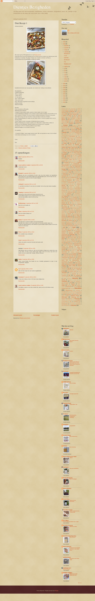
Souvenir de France (67, 256)
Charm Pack (71, 132)
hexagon (64, 169)
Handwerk (79, 162)
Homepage (36, 315)
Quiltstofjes (72, 234)
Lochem (75, 196)
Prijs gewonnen (69, 224)
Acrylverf (78, 108)
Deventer (73, 141)
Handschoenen (73, 162)
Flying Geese (77, 152)
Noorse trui (80, 208)
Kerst (78, 178)
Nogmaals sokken (73, 526)
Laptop (63, 193)
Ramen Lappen (73, 237)
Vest (71, 282)
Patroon (70, 220)
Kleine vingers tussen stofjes (69, 456)
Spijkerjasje (65, 258)
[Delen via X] (34, 146)
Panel (79, 216)
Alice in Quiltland (67, 488)
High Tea (73, 169)
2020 (64, 87)
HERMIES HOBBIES (67, 572)
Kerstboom (69, 180)
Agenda (79, 110)
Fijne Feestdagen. (73, 479)
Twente (68, 276)
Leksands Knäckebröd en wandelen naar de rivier (75, 373)
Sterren (71, 262)
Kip (74, 184)
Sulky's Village (72, 265)
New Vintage (74, 208)
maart (65, 76)
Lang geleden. (72, 425)
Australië (80, 114)
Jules (79, 174)
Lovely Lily (64, 197)
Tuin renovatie (76, 275)
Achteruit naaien (66, 569)
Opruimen (69, 213)
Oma (67, 212)
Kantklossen (73, 177)
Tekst (65, 269)
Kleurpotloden (71, 185)
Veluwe (75, 279)
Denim (64, 141)
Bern (79, 116)
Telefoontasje (70, 269)
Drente (63, 144)
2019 (64, 89)
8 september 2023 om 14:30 (30, 184)
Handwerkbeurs (67, 163)
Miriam (20, 232)
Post (74, 223)
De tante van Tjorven (68, 360)
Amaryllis (63, 111)
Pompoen (79, 221)
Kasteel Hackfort (64, 178)
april (65, 74)
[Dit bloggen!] (32, 146)
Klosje (78, 185)
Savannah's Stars (78, 243)
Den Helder (79, 140)
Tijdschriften (64, 272)
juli (65, 68)
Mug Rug (80, 204)
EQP (81, 147)
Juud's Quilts (66, 350)
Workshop (76, 298)
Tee (62, 269)
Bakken (64, 115)
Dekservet (67, 140)
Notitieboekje (78, 209)
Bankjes (70, 115)
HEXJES (71, 329)
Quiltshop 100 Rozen (74, 233)
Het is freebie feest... (74, 436)
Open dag (78, 212)
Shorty (75, 249)
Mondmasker (64, 204)
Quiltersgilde (64, 230)
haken (80, 161)
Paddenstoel (69, 216)
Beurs (69, 118)
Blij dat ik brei (66, 339)
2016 (64, 96)
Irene (72, 173)
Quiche (69, 227)
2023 (64, 43)
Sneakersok (64, 253)
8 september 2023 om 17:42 (28, 240)
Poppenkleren (69, 223)
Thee (79, 271)
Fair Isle (78, 148)
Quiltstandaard (65, 234)
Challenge (64, 132)
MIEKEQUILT (66, 328)
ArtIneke (65, 445)
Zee (71, 301)
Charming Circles (78, 132)
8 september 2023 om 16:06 (28, 219)
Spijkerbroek (79, 257)
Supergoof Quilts (67, 403)
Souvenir (80, 254)
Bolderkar (63, 122)
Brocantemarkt (64, 126)
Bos (76, 123)
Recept (28, 148)
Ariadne (69, 112)
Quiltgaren (69, 230)
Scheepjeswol (77, 245)
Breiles (74, 125)
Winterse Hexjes (75, 295)
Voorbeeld (78, 285)
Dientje (65, 143)
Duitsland (77, 144)
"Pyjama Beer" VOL (73, 404)
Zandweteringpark (65, 301)
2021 (64, 85)
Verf (79, 279)
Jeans (75, 174)
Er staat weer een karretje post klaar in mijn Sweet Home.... (75, 549)
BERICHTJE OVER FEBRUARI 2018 (73, 574)
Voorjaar (63, 286)
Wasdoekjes (64, 291)
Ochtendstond (72, 211)
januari (65, 81)
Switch (64, 267)
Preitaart (63, 224)
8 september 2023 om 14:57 (30, 192)
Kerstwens (78, 182)
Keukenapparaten (65, 184)
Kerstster (64, 182)
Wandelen (78, 288)
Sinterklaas (67, 250)
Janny (19, 211)
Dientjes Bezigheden (32, 7)
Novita (63, 211)
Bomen (72, 122)
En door (71, 351)
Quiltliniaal (78, 230)
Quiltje (74, 230)
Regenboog (69, 238)
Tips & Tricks (79, 272)
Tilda (70, 272)
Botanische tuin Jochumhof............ (73, 501)
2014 (64, 100)
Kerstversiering (71, 182)
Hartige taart (77, 166)
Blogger (56, 590)
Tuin (65, 61)
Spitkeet (78, 258)
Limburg (71, 196)
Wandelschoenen (69, 290)
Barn (75, 115)
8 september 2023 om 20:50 (26, 268)
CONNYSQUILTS (67, 382)
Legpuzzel (68, 194)
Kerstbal (63, 180)
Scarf (65, 245)
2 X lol (65, 55)
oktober (66, 49)
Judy (19, 156)
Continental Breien (74, 135)
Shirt (72, 249)
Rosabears (65, 414)
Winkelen (63, 295)
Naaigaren (78, 205)
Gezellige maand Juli (74, 393)
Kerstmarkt (74, 181)
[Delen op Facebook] (35, 146)
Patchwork (64, 220)
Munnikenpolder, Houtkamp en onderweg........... (73, 416)
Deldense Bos (73, 140)
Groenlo (78, 159)
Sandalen (80, 242)
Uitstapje (64, 278)
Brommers (80, 126)
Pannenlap (70, 217)
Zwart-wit (63, 305)
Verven (63, 282)
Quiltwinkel (74, 235)
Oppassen (63, 213)
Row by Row (75, 241)
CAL (69, 129)
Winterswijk (73, 297)
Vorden (78, 286)
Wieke (79, 294)
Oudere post (55, 315)
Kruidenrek (69, 190)
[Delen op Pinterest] (37, 146)
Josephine (20, 192)
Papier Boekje (69, 219)
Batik (79, 115)
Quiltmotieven (70, 231)
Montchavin (70, 204)
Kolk (66, 189)
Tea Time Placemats (76, 268)
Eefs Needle (66, 467)
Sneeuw (69, 253)
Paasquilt (63, 216)
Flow (71, 152)
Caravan (73, 129)
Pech (79, 220)
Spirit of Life (71, 258)
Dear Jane (64, 139)
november (66, 47)
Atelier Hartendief (73, 114)
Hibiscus (69, 169)
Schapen (70, 245)
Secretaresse (64, 247)
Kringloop (64, 190)
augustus (66, 66)
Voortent (74, 286)
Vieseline (79, 282)
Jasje (71, 174)
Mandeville (77, 200)
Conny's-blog (66, 499)
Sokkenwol (66, 254)
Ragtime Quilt (65, 237)
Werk (64, 294)
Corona (80, 135)
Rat (79, 237)
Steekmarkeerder (64, 261)
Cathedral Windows (75, 131)
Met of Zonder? (73, 537)
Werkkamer (69, 294)
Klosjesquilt (64, 186)
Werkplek (75, 294)
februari (66, 78)
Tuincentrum (64, 276)
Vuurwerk (71, 288)
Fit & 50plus (66, 520)
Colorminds (63, 135)
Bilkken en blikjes (76, 118)
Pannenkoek (64, 217)
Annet (19, 240)
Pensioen (63, 221)
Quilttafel (78, 234)
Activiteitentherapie (65, 110)
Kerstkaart (77, 180)
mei (65, 72)
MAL (67, 200)
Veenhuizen (70, 279)
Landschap (78, 192)
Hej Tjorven (65, 371)
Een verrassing (73, 447)
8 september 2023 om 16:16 (28, 232)
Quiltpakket (77, 231)
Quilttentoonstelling (66, 235)
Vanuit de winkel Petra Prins (69, 536)
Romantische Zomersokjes (66, 241)
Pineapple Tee (68, 221)
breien (65, 125)
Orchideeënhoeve (77, 213)
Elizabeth (20, 173)
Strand (79, 264)
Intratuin (64, 173)
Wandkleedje (77, 290)
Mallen (71, 200)
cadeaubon (64, 129)
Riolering (73, 239)
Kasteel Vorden (72, 178)
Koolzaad (71, 189)
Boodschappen (78, 122)
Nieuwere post (17, 315)
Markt (69, 201)
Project (80, 224)
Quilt (74, 227)
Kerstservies (79, 181)
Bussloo (68, 128)
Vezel (75, 282)
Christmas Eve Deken (67, 133)
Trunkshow (64, 275)
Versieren (71, 281)
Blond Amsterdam (65, 120)
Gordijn (75, 158)
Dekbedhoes (78, 139)
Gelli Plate (66, 57)
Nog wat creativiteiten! (74, 468)
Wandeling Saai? (67, 63)
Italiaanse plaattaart (22, 148)
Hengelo (68, 167)
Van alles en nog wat (68, 525)
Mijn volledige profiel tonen (73, 33)
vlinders (63, 285)
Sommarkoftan (73, 254)
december (66, 45)
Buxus (72, 128)
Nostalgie (71, 209)
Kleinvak (63, 185)
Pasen (78, 219)
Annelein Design (67, 435)
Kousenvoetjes (77, 189)
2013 (64, 102)
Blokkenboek (78, 119)
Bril (79, 125)
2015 (64, 98)
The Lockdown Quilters (72, 271)
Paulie (75, 220)
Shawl (69, 249)
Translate (72, 24)
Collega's (78, 133)
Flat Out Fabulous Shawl (76, 151)
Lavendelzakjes (77, 193)
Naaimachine (64, 207)
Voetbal (68, 285)
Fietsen (68, 151)
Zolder (68, 302)
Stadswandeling (75, 260)
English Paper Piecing (72, 147)
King (70, 184)
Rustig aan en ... (67, 53)
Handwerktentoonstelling (77, 165)
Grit (62, 159)
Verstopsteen (78, 281)
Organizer (64, 215)
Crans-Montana (72, 136)
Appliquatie (78, 111)
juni (65, 70)
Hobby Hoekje (79, 169)
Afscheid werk (73, 110)
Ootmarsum (72, 212)
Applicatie (72, 111)
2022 (64, 83)
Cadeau (77, 128)
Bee (67, 116)
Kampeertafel (67, 177)
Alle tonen (80, 582)
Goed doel (71, 158)
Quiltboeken (72, 229)
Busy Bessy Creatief (67, 509)
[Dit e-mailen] (31, 146)
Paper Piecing (77, 217)
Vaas (69, 278)
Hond (79, 170)
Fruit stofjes (75, 155)
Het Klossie (78, 167)
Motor (76, 204)
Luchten (69, 197)
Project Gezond (37, 54)
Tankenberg (64, 268)
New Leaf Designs (66, 208)
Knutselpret (21, 277)
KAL (62, 177)
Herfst (72, 167)
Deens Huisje (70, 139)
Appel (67, 111)
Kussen (78, 190)
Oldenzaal (78, 211)
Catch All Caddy (67, 131)
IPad (68, 173)
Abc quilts (65, 392)
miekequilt (20, 184)
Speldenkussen (72, 257)
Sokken (80, 253)
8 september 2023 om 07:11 (27, 156)
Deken (63, 140)
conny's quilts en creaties (24, 165)
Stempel (78, 261)
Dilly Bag (72, 143)
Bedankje (63, 116)
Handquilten (66, 162)
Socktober (74, 253)
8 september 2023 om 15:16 (28, 211)
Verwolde (67, 282)
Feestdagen (64, 151)
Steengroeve (72, 261)
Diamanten (79, 141)
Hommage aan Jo (72, 170)
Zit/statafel (63, 302)
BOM (68, 122)
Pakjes (75, 216)
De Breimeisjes (21, 203)
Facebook (73, 148)
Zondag (72, 302)
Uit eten (80, 276)
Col (73, 133)
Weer (68, 291)
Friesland (69, 155)
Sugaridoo (64, 265)
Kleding (78, 184)
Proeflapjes (76, 224)
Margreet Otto (64, 201)
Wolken (72, 298)
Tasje (68, 268)
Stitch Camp (77, 262)
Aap (68, 108)
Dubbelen (70, 144)
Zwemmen (67, 305)
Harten (71, 166)
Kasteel (79, 177)
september (66, 51)
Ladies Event (64, 192)
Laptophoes (69, 193)
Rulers (67, 242)
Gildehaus (79, 156)
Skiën (78, 250)
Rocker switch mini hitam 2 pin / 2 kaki (70, 521)
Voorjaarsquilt (68, 286)
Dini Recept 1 (67, 59)
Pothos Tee (79, 223)
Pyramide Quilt (73, 225)
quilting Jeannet (67, 557)
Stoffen (63, 264)
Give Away (65, 158)
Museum (65, 205)
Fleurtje (65, 152)
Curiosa (79, 136)
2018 (64, 91)
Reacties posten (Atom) (25, 318)
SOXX (74, 256)
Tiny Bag (74, 272)
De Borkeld (78, 137)
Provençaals (65, 225)
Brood (64, 128)
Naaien (71, 205)
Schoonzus (71, 246)
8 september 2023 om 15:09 (32, 203)
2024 (64, 41)
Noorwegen (65, 209)
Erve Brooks (66, 148)
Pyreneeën (80, 225)
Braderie (80, 123)
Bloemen (63, 119)
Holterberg (65, 170)
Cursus (63, 137)
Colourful (68, 135)
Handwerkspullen (65, 165)
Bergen (74, 116)
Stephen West (64, 262)
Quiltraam (64, 233)
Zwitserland (73, 305)
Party (74, 219)
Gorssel (79, 158)
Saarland (75, 242)
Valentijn (63, 279)
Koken (63, 189)
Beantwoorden (21, 160)
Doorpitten (78, 143)
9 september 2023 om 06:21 (30, 277)
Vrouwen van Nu (65, 288)
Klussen (71, 186)
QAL (64, 227)
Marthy (20, 259)
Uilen (76, 276)
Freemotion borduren (72, 154)
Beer (71, 116)
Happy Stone (65, 166)
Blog (69, 119)
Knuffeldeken (64, 188)
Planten (74, 221)
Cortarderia (65, 136)
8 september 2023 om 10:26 (29, 173)
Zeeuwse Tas (77, 301)
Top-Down (74, 273)
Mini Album (78, 201)
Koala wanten (77, 188)
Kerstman (69, 181)
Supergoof (79, 265)
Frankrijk (64, 154)
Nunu (67, 211)
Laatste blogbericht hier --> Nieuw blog (75, 511)
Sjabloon (73, 250)
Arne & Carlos (76, 112)
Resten (63, 239)
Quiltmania (64, 231)
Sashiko (64, 243)
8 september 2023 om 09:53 (37, 165)
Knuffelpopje (71, 188)
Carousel (79, 129)
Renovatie (74, 238)
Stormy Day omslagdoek (71, 264)
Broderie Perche (72, 126)
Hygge (69, 172)
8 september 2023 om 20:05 (28, 259)
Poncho (63, 223)
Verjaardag (64, 281)
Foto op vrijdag (73, 383)
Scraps (78, 246)
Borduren (71, 123)
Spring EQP (65, 260)
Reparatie (79, 238)
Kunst (74, 190)
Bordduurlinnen (65, 123)
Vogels (73, 285)
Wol (68, 298)
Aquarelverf (64, 112)
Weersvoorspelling (74, 291)
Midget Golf (73, 201)
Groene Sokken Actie (70, 159)
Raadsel (79, 235)
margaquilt (65, 424)
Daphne (20, 219)
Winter (67, 295)
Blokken (73, 119)
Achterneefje (73, 108)
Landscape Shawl (71, 192)
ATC (66, 114)
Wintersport (64, 297)
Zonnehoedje (78, 302)
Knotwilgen (78, 186)
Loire (79, 196)
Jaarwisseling (66, 174)
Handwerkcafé (76, 163)
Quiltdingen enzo (67, 568)
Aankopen (63, 108)
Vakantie (75, 278)
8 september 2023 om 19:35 (29, 248)
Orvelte (69, 215)
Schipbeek (63, 246)
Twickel (72, 276)
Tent (75, 269)
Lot (19, 268)
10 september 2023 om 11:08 (37, 285)
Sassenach (70, 243)
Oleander (63, 212)
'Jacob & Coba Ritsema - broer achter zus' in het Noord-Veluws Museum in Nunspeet (75, 363)
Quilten (78, 229)
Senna (70, 247)
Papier (63, 219)
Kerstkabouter (64, 181)
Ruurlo (71, 242)
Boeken (77, 120)
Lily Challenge (65, 196)
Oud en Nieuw (76, 215)
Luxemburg (74, 197)
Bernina (63, 118)
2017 (64, 93)
